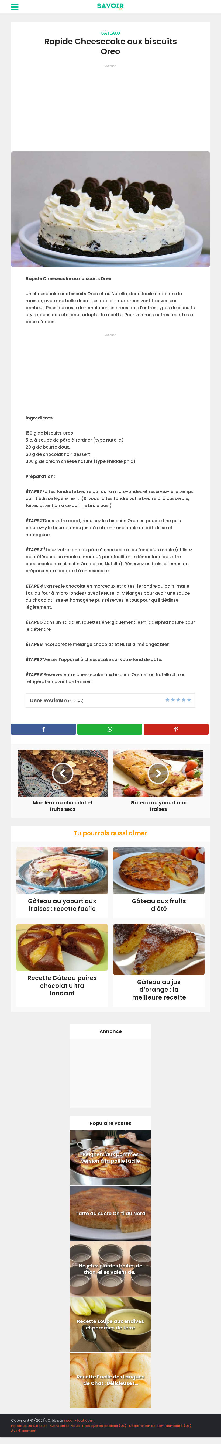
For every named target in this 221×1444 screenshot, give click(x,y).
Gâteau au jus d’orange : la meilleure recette (159, 990)
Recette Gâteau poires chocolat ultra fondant (62, 986)
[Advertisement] (110, 105)
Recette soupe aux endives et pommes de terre (110, 1324)
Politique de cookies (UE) (104, 1425)
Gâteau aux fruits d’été (159, 905)
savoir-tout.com (78, 1420)
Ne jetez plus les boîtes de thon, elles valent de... (110, 1269)
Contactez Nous (65, 1425)
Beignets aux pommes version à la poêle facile (110, 1157)
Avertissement (24, 1430)
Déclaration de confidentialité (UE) (160, 1425)
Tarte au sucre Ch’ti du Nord (110, 1213)
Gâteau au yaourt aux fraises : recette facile (62, 905)
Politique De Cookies (29, 1425)
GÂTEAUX (111, 33)
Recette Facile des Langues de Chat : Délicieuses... (110, 1380)
